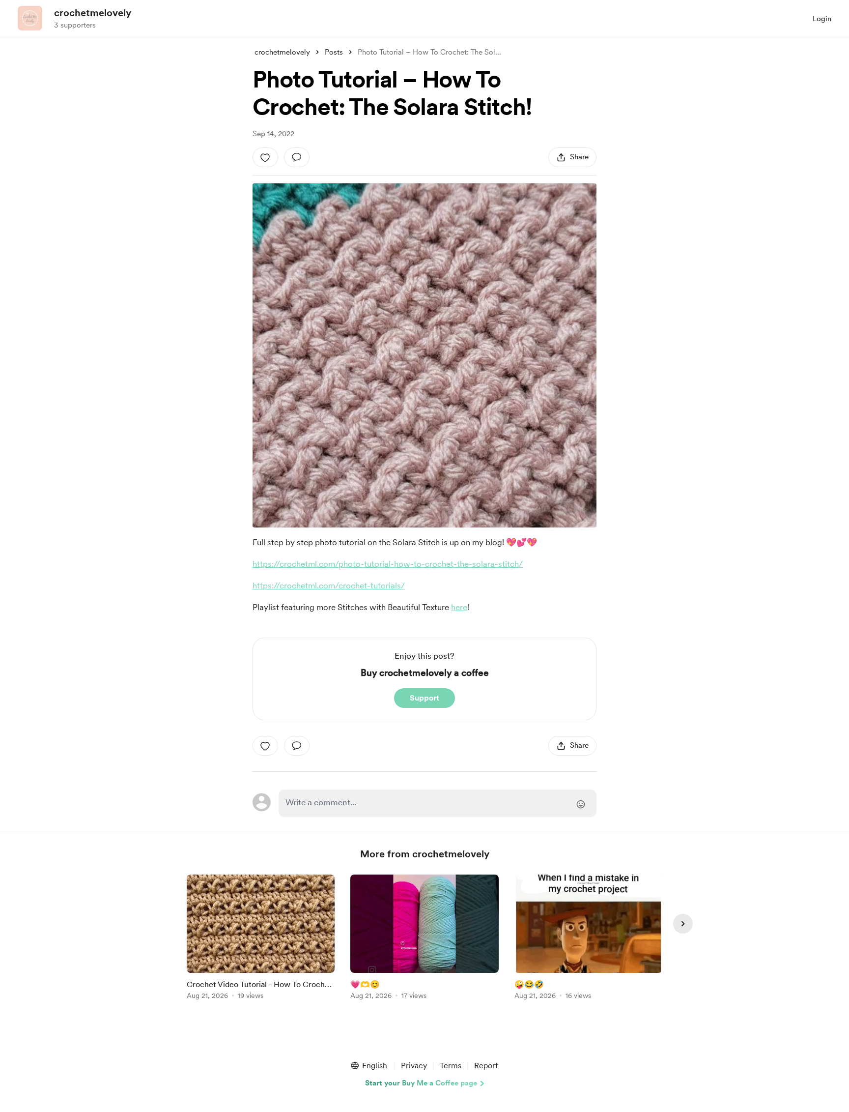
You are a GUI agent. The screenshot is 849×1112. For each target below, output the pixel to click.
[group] (261, 939)
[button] (368, 1066)
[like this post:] (265, 157)
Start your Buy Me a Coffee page (421, 1083)
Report (486, 1065)
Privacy (414, 1065)
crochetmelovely (92, 13)
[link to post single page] (261, 939)
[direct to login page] (437, 803)
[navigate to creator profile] (30, 18)
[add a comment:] (297, 157)
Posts (334, 52)
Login (822, 18)
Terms (450, 1065)
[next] (683, 924)
